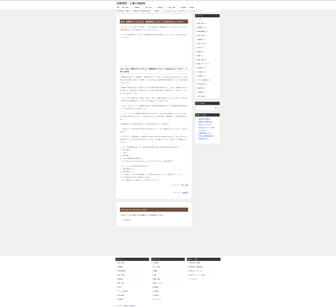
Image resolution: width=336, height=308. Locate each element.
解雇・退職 (172, 7)
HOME (142, 11)
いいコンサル (202, 130)
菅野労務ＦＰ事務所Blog (205, 121)
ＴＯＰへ (200, 19)
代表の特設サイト (204, 138)
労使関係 (200, 88)
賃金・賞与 (148, 7)
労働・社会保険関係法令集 (206, 136)
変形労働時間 (201, 31)
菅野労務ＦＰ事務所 (204, 119)
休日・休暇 (201, 35)
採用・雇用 (125, 7)
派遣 (199, 55)
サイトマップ (157, 299)
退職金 (199, 51)
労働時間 (136, 7)
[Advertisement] (154, 53)
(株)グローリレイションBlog (206, 127)
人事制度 (200, 92)
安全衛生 (191, 7)
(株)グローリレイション (205, 124)
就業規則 (160, 7)
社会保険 (183, 7)
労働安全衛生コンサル (205, 133)
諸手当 (199, 47)
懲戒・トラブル (202, 63)
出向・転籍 (184, 185)
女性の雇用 (201, 84)
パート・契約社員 (202, 80)
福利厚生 (200, 68)
